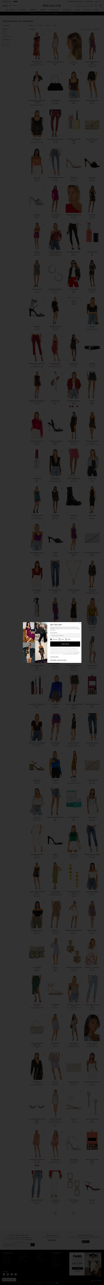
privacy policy (76, 652)
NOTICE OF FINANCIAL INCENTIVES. (70, 653)
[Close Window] (80, 623)
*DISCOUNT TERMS (54, 656)
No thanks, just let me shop (58, 660)
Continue (65, 644)
